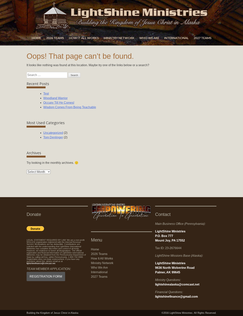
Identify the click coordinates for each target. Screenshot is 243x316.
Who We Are (149, 38)
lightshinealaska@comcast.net (177, 284)
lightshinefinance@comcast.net (41, 263)
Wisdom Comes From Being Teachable (69, 107)
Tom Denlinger (53, 137)
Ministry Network (119, 38)
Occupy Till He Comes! (58, 102)
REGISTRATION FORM (46, 276)
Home (36, 38)
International (176, 38)
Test (46, 93)
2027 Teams (202, 38)
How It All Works (84, 38)
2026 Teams (55, 38)
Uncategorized (53, 132)
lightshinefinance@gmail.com (176, 296)
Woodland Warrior (55, 98)
